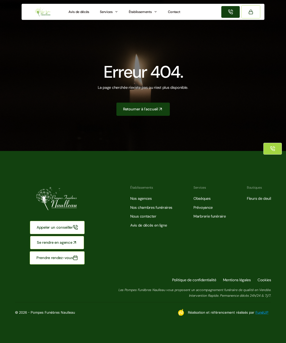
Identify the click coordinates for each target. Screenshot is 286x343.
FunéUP (261, 312)
